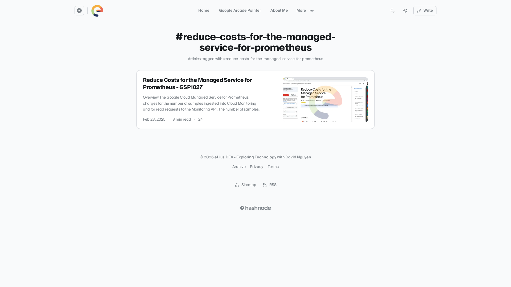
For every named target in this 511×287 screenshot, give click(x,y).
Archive (239, 167)
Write (428, 10)
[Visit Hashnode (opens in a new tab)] (255, 207)
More (301, 10)
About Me (279, 10)
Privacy (256, 167)
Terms (273, 167)
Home (203, 10)
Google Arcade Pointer (240, 10)
